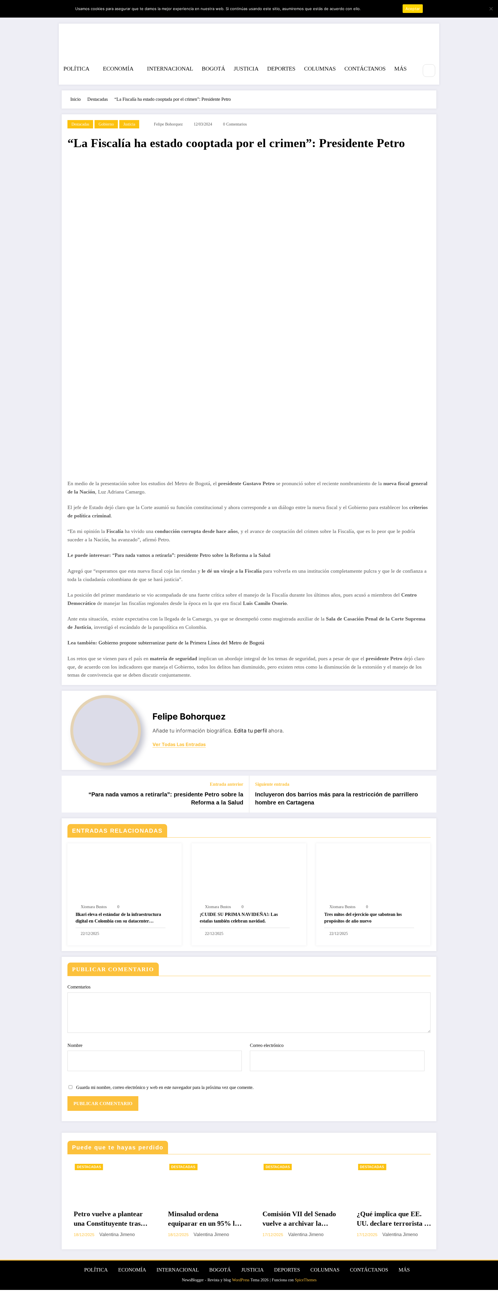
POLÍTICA (76, 68)
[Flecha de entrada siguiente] (428, 794)
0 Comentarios (235, 124)
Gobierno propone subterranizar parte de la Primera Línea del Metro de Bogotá (182, 643)
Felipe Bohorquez (168, 124)
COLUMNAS (320, 68)
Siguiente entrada (272, 784)
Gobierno (106, 124)
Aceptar (412, 8)
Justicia (129, 124)
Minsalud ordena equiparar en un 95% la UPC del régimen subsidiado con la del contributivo (116, 1219)
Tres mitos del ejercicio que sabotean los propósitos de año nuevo (363, 917)
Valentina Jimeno (124, 1234)
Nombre (74, 1045)
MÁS (400, 68)
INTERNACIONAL (170, 68)
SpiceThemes (305, 1280)
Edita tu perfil (250, 731)
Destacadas (80, 124)
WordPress (240, 1280)
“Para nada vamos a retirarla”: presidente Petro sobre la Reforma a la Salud (191, 555)
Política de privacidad (381, 8)
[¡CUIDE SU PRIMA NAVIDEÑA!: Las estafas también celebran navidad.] (248, 874)
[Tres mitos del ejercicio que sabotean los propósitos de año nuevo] (373, 874)
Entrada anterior (226, 784)
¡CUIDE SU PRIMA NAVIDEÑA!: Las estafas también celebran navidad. (239, 917)
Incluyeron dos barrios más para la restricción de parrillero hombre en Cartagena (336, 798)
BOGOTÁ (213, 68)
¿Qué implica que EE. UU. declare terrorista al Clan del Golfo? (305, 1219)
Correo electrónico (267, 1045)
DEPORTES (281, 68)
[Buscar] (429, 70)
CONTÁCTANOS (365, 68)
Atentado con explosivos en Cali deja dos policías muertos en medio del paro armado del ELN (399, 1219)
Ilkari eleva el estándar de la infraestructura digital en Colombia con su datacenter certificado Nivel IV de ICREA (118, 918)
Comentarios (78, 986)
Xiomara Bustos (94, 907)
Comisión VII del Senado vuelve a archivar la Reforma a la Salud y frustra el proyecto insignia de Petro (212, 1219)
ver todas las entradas (179, 744)
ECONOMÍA (118, 68)
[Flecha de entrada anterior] (69, 794)
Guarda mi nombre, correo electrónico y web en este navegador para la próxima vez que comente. (165, 1087)
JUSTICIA (246, 68)
